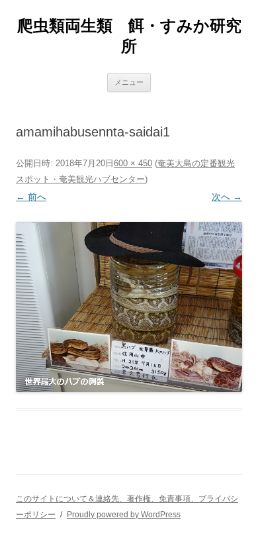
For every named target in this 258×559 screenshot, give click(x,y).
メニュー (129, 82)
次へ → (227, 196)
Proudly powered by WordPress (124, 514)
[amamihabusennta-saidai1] (129, 307)
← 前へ (31, 196)
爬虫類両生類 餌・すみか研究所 (129, 36)
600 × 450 (133, 163)
